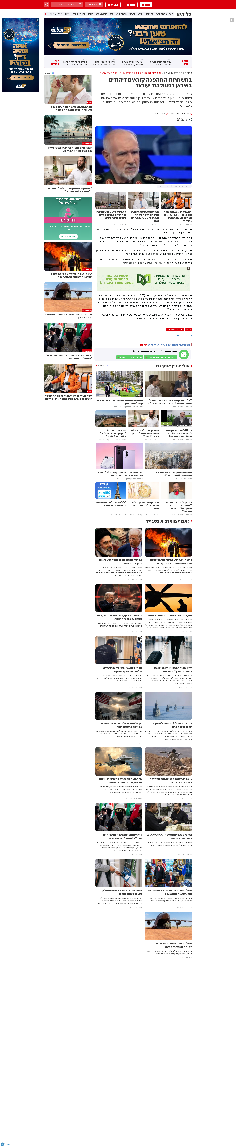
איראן (188, 329)
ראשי (171, 14)
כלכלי (60, 14)
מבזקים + (130, 4)
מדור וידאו (149, 14)
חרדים (90, 14)
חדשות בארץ (121, 14)
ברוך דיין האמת (79, 14)
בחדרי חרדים (184, 335)
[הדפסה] (186, 119)
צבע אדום (113, 4)
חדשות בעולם (101, 14)
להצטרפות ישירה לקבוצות (131, 357)
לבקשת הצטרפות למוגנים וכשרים (162, 357)
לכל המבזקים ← (53, 62)
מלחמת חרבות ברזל (175, 329)
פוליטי (139, 14)
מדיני (111, 14)
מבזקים (146, 4)
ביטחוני (132, 14)
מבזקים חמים (185, 62)
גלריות (67, 14)
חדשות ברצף (161, 14)
